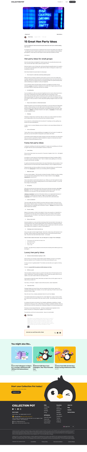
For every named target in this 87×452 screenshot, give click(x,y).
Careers (69, 409)
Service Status (71, 412)
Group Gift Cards (47, 417)
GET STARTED (72, 1)
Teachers (58, 418)
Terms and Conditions (57, 441)
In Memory (58, 421)
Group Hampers (47, 420)
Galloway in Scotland (29, 194)
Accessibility (33, 441)
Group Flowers (47, 422)
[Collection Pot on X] (15, 409)
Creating (46, 408)
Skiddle (31, 109)
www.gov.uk (32, 168)
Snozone (52, 205)
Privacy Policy (45, 441)
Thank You (58, 419)
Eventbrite (52, 109)
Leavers (58, 407)
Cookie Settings (71, 441)
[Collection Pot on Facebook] (13, 409)
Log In (67, 1)
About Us (70, 405)
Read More (13, 370)
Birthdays (58, 410)
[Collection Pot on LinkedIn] (18, 409)
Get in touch (15, 412)
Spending (46, 410)
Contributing (46, 407)
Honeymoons (59, 416)
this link (73, 438)
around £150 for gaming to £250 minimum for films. (40, 267)
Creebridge (27, 196)
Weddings (58, 412)
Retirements (58, 408)
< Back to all (27, 34)
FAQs (45, 405)
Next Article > (59, 34)
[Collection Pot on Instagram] (20, 409)
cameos (30, 85)
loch (44, 195)
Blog (69, 407)
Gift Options (47, 415)
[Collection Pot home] (23, 405)
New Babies (59, 414)
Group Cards (46, 419)
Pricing (45, 412)
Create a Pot (16, 392)
